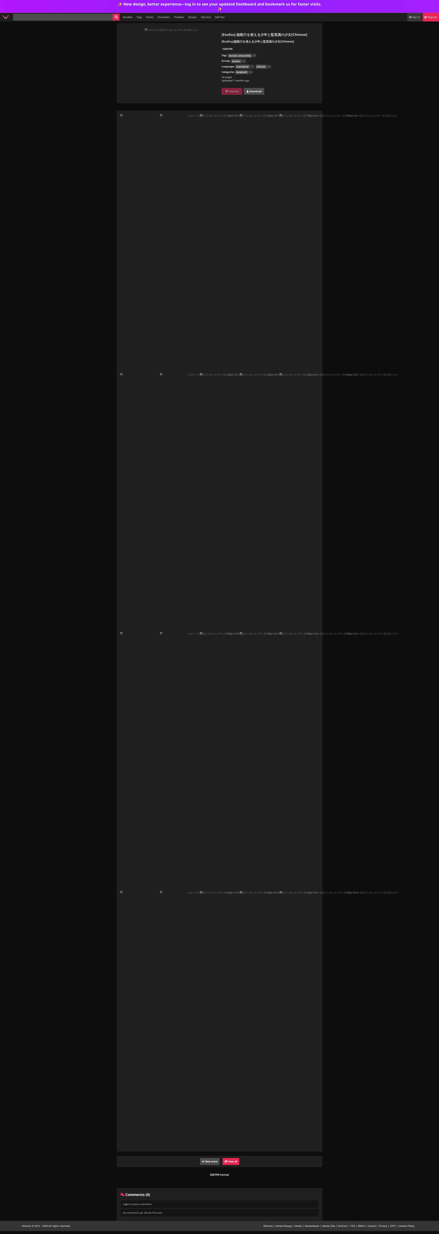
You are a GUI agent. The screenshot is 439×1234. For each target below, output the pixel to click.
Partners (343, 1225)
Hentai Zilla (328, 1225)
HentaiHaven (312, 1225)
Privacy (383, 1225)
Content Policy (406, 1225)
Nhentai (26, 1225)
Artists (149, 17)
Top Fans (206, 17)
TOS (353, 1225)
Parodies (179, 17)
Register (432, 17)
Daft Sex (219, 17)
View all (232, 1161)
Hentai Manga (283, 1225)
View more (210, 1161)
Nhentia (268, 1225)
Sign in (415, 17)
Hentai (298, 1225)
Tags (139, 17)
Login (126, 1204)
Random (128, 17)
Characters (164, 17)
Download (255, 91)
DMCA (361, 1225)
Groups (192, 17)
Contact (372, 1225)
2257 (392, 1225)
